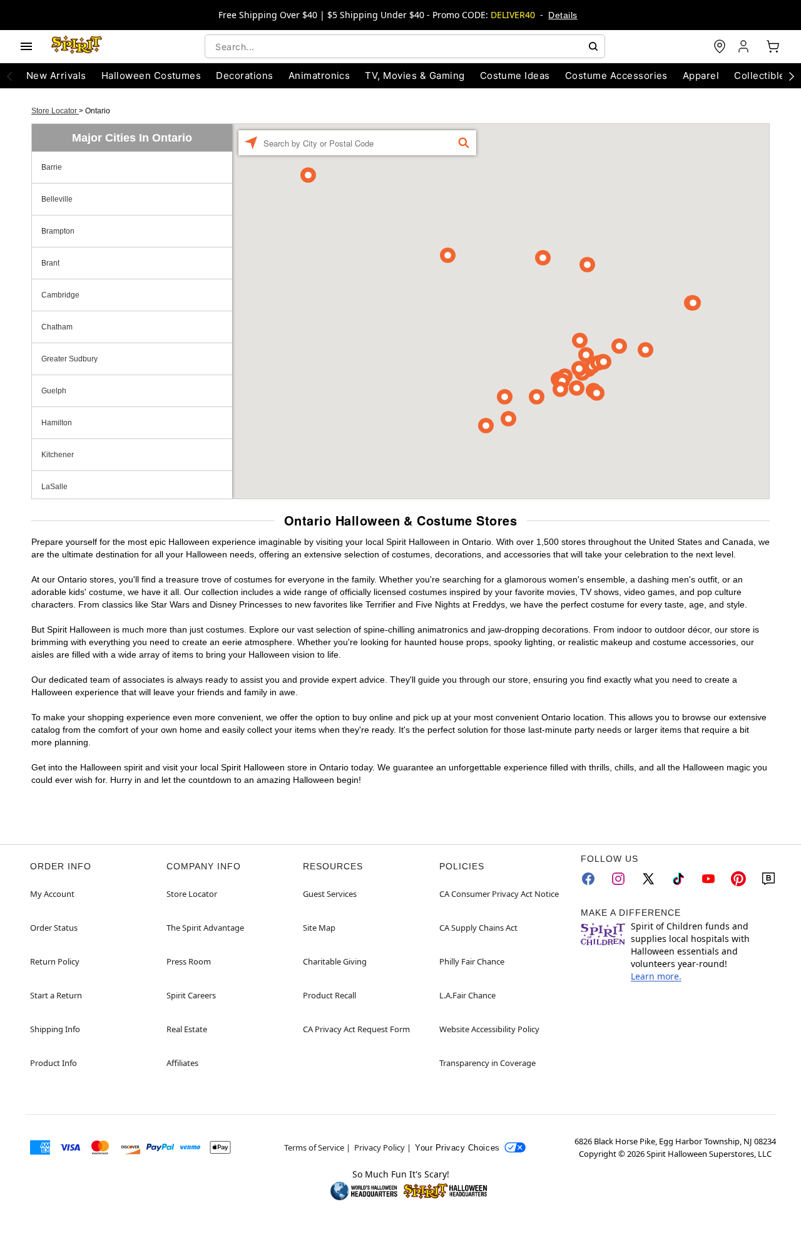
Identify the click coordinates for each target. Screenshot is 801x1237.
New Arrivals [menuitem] (56, 75)
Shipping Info (55, 1029)
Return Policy (54, 961)
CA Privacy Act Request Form (356, 1029)
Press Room (188, 961)
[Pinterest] (738, 878)
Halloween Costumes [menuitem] (151, 75)
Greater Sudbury (69, 359)
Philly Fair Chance (471, 961)
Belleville (57, 199)
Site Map (319, 927)
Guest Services (330, 893)
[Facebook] (588, 878)
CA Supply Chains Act (478, 927)
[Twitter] (648, 878)
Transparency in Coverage (487, 1063)
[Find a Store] (719, 46)
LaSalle (54, 486)
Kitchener (57, 454)
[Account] (744, 46)
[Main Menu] (26, 46)
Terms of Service (314, 1147)
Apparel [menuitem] (701, 75)
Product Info (53, 1063)
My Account (52, 893)
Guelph (53, 390)
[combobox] (405, 46)
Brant (50, 263)
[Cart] (772, 46)
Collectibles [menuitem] (762, 75)
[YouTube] (708, 878)
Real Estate (186, 1029)
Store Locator (55, 110)
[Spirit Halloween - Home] (77, 46)
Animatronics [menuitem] (319, 75)
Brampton (57, 231)
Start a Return (56, 995)
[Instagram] (618, 878)
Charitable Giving (335, 961)
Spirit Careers (191, 995)
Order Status (54, 927)
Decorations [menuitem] (244, 75)
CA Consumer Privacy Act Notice (499, 893)
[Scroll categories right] (791, 76)
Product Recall (329, 995)
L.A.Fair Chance (467, 995)
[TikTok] (678, 878)
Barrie (51, 167)
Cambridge (60, 295)
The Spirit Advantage (205, 927)
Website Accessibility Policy (489, 1029)
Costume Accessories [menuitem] (616, 75)
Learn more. (656, 976)
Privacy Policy (379, 1147)
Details (562, 15)
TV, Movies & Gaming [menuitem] (414, 75)
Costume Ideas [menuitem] (515, 75)
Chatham (57, 327)
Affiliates (182, 1063)
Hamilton (56, 422)
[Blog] (768, 878)
